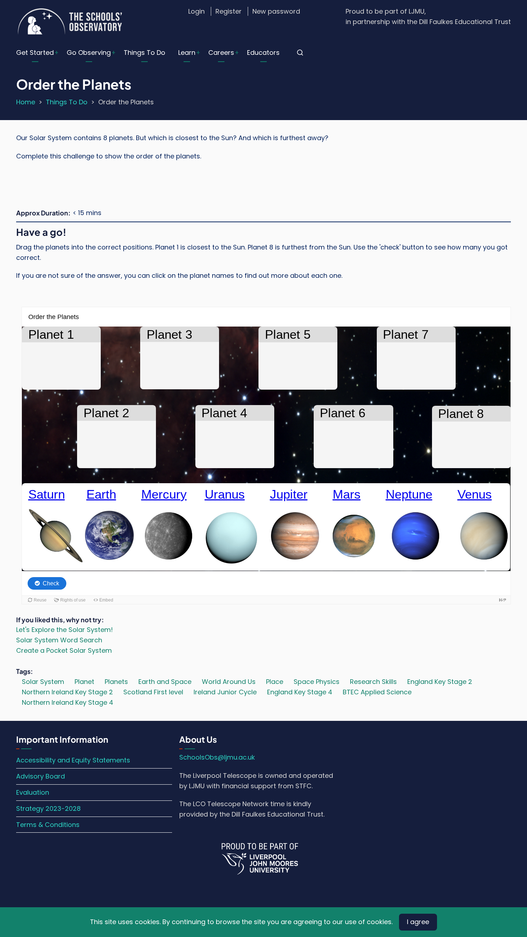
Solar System (43, 681)
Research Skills (373, 681)
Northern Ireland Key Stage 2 (67, 692)
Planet (84, 681)
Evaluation (32, 792)
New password (276, 11)
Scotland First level (153, 692)
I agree (418, 921)
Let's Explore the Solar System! (64, 629)
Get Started (35, 52)
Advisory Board (40, 776)
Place (274, 681)
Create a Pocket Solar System (64, 650)
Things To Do (144, 52)
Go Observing (89, 52)
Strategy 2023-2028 (48, 808)
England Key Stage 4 (299, 692)
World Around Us (229, 681)
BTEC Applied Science (377, 692)
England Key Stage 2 (439, 681)
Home (25, 101)
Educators (263, 52)
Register (228, 11)
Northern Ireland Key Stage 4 (67, 702)
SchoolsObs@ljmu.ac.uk (217, 757)
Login (196, 11)
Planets (116, 681)
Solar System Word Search (59, 640)
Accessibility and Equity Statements (73, 760)
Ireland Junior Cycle (225, 692)
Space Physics (317, 681)
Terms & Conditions (48, 824)
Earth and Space (164, 681)
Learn (186, 52)
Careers (221, 52)
